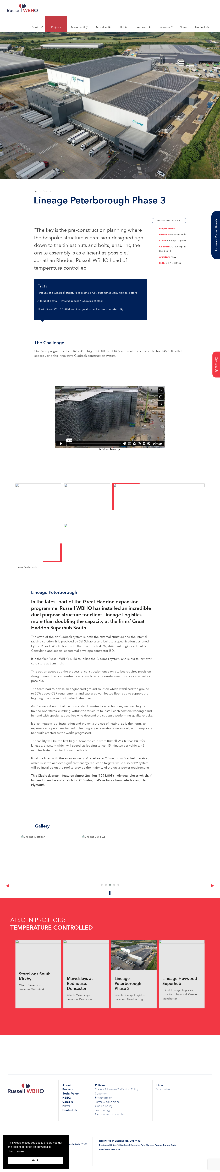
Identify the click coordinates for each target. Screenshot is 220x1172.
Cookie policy (103, 1106)
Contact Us (202, 27)
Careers (165, 27)
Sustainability (79, 27)
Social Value (103, 27)
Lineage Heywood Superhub (179, 981)
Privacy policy (103, 1098)
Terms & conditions (107, 1102)
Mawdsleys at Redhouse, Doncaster (80, 983)
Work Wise (163, 1089)
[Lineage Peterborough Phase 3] (134, 955)
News (183, 27)
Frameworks (143, 27)
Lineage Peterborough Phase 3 (128, 983)
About (35, 27)
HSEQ (123, 27)
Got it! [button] (36, 1160)
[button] (102, 885)
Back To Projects (42, 191)
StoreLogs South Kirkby (35, 976)
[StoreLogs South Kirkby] (38, 953)
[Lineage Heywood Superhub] (181, 955)
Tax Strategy (102, 1110)
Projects (56, 27)
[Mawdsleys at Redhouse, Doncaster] (86, 955)
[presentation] (7, 885)
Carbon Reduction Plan (110, 1114)
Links (159, 1085)
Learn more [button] (16, 1151)
